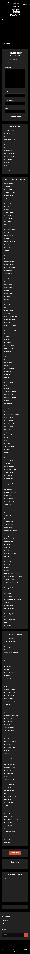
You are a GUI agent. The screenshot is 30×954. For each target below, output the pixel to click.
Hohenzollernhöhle (9, 466)
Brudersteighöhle (8, 498)
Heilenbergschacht (9, 426)
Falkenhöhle (7, 351)
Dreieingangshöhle (9, 345)
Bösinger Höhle (8, 374)
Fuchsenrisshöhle (9, 385)
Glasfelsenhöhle (8, 616)
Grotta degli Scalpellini (10, 808)
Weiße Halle (7, 547)
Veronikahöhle (8, 273)
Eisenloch (7, 437)
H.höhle (6, 458)
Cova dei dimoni (8, 756)
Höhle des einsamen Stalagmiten (13, 599)
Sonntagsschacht (8, 484)
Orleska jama (7, 666)
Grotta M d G (7, 842)
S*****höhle (7, 296)
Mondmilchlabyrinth (9, 527)
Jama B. (6, 658)
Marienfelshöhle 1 (9, 258)
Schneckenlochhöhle (9, 689)
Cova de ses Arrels (9, 770)
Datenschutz (5, 923)
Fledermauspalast (9, 538)
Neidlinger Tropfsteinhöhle (11, 588)
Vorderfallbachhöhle (9, 168)
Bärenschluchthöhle (9, 139)
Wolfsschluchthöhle (9, 227)
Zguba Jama (7, 681)
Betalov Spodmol (8, 647)
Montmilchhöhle (8, 284)
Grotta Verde (7, 828)
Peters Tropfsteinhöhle (10, 469)
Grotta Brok (7, 805)
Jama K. (6, 663)
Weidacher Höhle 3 (9, 602)
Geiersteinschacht (9, 501)
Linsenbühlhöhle (8, 235)
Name (6, 91)
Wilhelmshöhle (8, 238)
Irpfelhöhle (7, 411)
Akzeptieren (16, 12)
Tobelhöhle (7, 198)
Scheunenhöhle (8, 328)
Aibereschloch (8, 510)
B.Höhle (6, 400)
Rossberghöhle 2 (8, 406)
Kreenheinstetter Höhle (10, 331)
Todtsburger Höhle (9, 446)
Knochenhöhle (8, 489)
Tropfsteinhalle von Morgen (11, 582)
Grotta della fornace (9, 802)
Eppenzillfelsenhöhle (9, 230)
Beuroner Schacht (9, 608)
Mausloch (6, 377)
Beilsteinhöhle (8, 302)
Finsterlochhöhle (8, 348)
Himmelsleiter (8, 625)
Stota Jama (7, 675)
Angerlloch (7, 171)
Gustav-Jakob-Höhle (9, 267)
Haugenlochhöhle (9, 368)
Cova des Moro (8, 776)
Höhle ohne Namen (9, 156)
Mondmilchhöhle (8, 183)
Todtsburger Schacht (9, 533)
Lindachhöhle (7, 452)
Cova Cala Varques (9, 727)
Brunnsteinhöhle (8, 159)
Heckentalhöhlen (8, 475)
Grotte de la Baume (9, 638)
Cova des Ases (8, 761)
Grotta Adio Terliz (8, 782)
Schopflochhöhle (8, 524)
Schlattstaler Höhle (9, 195)
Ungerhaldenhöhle (9, 423)
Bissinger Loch (8, 256)
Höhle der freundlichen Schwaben (13, 576)
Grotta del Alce (8, 822)
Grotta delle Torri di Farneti (11, 692)
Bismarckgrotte (8, 147)
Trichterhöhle (7, 481)
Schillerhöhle (7, 186)
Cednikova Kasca (9, 672)
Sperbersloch (7, 593)
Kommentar (8, 67)
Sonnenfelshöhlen (9, 218)
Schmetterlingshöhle (9, 192)
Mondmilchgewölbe (9, 614)
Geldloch (6, 232)
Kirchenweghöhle (8, 150)
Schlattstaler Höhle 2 (9, 212)
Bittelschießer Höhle (9, 319)
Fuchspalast (7, 371)
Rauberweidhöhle (9, 204)
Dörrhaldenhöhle (8, 299)
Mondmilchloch (8, 362)
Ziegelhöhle (7, 336)
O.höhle (6, 518)
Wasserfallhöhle (8, 417)
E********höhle (8, 189)
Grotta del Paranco (9, 837)
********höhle (7, 357)
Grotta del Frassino (9, 710)
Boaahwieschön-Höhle (10, 553)
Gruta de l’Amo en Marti (10, 741)
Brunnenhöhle (8, 354)
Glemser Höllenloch (9, 380)
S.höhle (6, 440)
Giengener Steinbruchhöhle (11, 414)
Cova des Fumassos (9, 764)
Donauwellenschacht (9, 619)
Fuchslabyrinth (8, 293)
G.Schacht (7, 567)
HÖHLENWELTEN (14, 949)
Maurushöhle (7, 495)
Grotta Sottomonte (9, 695)
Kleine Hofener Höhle (10, 325)
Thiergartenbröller (9, 559)
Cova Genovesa (8, 733)
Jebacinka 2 (7, 684)
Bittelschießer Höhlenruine (11, 316)
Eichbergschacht (8, 290)
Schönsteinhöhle (8, 162)
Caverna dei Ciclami (9, 712)
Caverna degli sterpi (9, 698)
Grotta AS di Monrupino (10, 701)
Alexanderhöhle (8, 787)
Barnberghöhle (8, 281)
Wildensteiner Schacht (10, 492)
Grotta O (6, 793)
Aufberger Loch (8, 215)
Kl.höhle (6, 388)
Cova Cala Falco (8, 718)
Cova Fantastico (8, 721)
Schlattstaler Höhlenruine (10, 472)
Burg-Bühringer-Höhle (10, 432)
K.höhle (6, 136)
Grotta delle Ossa (8, 707)
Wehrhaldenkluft (8, 310)
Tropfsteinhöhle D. (9, 504)
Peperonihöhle (8, 562)
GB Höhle (6, 622)
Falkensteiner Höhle (9, 241)
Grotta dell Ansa (8, 813)
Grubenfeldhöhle (8, 409)
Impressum (5, 920)
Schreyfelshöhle (8, 541)
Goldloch (6, 250)
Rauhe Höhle (7, 611)
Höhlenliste (15, 852)
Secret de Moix (8, 750)
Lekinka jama (7, 644)
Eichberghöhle (8, 270)
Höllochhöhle (7, 221)
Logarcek (6, 669)
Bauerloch (7, 247)
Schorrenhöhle (8, 287)
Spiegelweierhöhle (9, 130)
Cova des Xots (8, 736)
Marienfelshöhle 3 (9, 264)
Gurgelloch (7, 544)
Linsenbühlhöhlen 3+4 (10, 397)
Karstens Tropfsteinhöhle (10, 530)
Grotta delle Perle (8, 704)
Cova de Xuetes (8, 744)
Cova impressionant (9, 747)
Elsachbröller (7, 276)
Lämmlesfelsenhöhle (9, 307)
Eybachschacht (8, 435)
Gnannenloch (7, 455)
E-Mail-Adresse (9, 100)
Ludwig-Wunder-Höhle (10, 153)
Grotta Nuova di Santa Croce (11, 819)
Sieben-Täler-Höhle (9, 279)
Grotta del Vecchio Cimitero (11, 796)
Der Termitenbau (8, 564)
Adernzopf (7, 313)
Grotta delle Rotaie (9, 839)
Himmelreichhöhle (9, 305)
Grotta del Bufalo (8, 816)
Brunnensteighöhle (9, 420)
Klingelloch (7, 512)
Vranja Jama (7, 678)
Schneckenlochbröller (10, 391)
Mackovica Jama (8, 660)
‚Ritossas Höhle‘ (8, 825)
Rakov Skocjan (8, 649)
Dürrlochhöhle (8, 133)
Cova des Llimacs (9, 779)
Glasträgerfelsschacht (10, 536)
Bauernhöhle (7, 145)
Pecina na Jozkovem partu (11, 715)
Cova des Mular (8, 753)
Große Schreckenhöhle (10, 342)
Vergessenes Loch (9, 579)
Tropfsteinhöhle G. (9, 515)
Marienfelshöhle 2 (9, 261)
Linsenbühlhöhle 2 (9, 394)
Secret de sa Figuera (9, 738)
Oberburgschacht (8, 460)
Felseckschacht (8, 570)
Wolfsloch (6, 209)
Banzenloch (7, 443)
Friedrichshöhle (8, 339)
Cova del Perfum (8, 724)
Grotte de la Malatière (9, 641)
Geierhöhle (7, 486)
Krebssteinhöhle (8, 244)
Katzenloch (7, 449)
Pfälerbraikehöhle (9, 507)
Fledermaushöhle (8, 201)
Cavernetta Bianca (9, 790)
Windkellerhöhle (8, 206)
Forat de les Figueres (9, 767)
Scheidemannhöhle (9, 478)
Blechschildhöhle (8, 605)
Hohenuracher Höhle (9, 253)
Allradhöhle (7, 463)
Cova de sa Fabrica (9, 773)
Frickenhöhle (7, 165)
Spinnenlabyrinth (8, 596)
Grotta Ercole (7, 834)
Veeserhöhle (7, 585)
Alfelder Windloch (9, 142)
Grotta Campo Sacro (9, 831)
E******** (6, 365)
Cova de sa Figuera (9, 759)
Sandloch (6, 333)
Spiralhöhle (7, 322)
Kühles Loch (7, 556)
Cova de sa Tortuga (9, 730)
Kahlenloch (7, 429)
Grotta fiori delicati (9, 785)
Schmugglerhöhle (9, 521)
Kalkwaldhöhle (8, 224)
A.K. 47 (6, 590)
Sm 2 (5, 686)
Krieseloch (7, 550)
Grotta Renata (8, 811)
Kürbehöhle (7, 359)
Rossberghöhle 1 (8, 403)
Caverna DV (7, 799)
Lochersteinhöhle (8, 383)
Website (7, 108)
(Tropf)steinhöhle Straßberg (11, 573)
